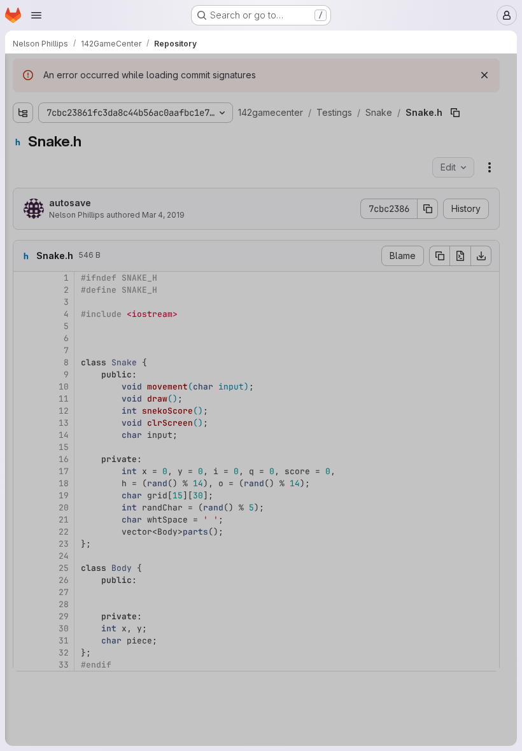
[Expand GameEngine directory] (23, 139)
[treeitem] (105, 119)
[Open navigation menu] (36, 15)
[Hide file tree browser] (23, 71)
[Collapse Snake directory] (33, 200)
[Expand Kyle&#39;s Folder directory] (33, 180)
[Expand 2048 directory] (23, 119)
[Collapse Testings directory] (23, 159)
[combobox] (104, 96)
